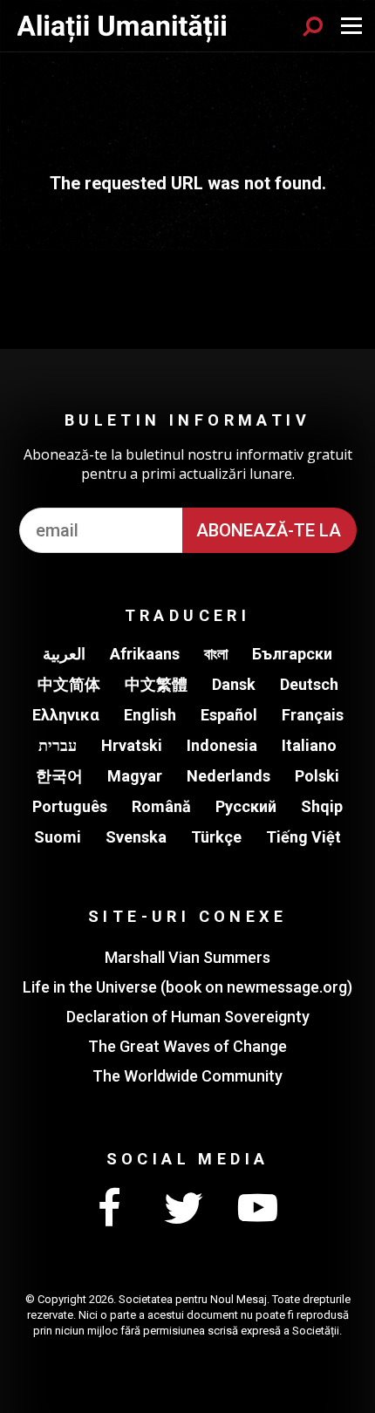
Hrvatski (131, 745)
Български (292, 654)
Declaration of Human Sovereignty (188, 1016)
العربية (64, 654)
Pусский (245, 806)
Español (229, 715)
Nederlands (228, 776)
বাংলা (216, 654)
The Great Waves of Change (187, 1046)
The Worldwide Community (187, 1076)
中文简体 (69, 684)
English (150, 715)
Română (161, 806)
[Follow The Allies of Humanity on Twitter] (183, 1208)
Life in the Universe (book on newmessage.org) (187, 987)
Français (313, 715)
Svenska (136, 837)
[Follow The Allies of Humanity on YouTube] (257, 1208)
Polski (317, 776)
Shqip (322, 806)
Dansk (234, 684)
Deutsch (309, 684)
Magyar (134, 776)
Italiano (309, 745)
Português (69, 806)
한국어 (59, 776)
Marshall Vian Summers (187, 957)
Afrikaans (145, 654)
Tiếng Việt (303, 837)
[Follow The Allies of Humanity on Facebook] (109, 1208)
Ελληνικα (65, 715)
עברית (57, 745)
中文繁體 (156, 684)
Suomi (57, 837)
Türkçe (216, 837)
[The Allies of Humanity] (122, 26)
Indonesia (222, 745)
